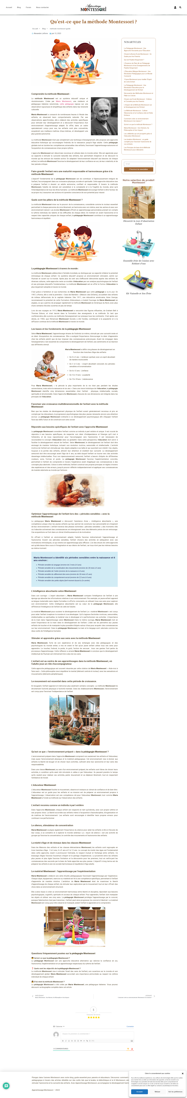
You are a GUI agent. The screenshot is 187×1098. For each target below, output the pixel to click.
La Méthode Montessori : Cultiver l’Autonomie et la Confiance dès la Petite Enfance (138, 113)
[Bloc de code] (84, 1041)
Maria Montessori (63, 101)
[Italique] (65, 1041)
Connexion (130, 1026)
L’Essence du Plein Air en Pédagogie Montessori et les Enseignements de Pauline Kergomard (137, 65)
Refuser (157, 1092)
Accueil (9, 7)
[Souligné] (68, 1041)
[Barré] (71, 1041)
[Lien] (87, 1041)
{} (90, 1040)
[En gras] (62, 1041)
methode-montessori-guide (60, 29)
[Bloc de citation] (81, 1041)
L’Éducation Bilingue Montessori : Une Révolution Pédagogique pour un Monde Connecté (138, 73)
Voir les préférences (175, 1092)
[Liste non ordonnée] (78, 1041)
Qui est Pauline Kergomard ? (134, 60)
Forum (28, 7)
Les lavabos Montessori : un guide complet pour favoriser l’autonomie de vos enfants (137, 141)
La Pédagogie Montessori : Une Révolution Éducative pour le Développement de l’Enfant (135, 87)
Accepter (139, 1092)
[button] (183, 1073)
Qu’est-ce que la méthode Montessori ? (138, 124)
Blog (19, 7)
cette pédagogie (67, 104)
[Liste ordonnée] (75, 1041)
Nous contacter (42, 7)
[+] (93, 1040)
